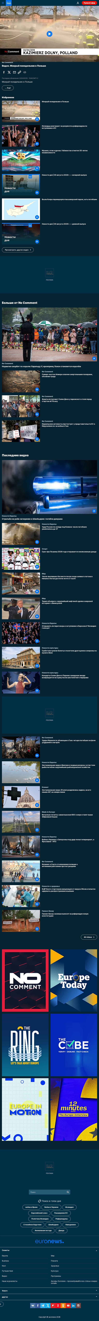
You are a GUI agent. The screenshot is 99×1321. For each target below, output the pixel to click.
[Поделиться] (14, 72)
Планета (54, 1261)
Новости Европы (9, 516)
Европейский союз (39, 1213)
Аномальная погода (43, 1230)
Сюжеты (5, 1250)
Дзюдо (61, 1230)
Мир (44, 573)
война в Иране (31, 1207)
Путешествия (7, 1271)
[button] (18, 249)
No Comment (7, 363)
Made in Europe (48, 812)
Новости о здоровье (51, 886)
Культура (54, 1271)
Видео (4, 1276)
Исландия (69, 1207)
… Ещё (8, 88)
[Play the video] (49, 34)
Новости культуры (50, 648)
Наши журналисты (9, 1281)
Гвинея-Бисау (48, 911)
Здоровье (55, 1266)
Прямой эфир (89, 3)
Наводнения (70, 1225)
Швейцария (53, 1225)
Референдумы (62, 1219)
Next (4, 1266)
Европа (5, 1256)
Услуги (4, 1291)
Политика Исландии (40, 1219)
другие (5, 1297)
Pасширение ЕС (61, 1213)
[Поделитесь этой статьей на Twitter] (9, 72)
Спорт (44, 549)
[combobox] (49, 1192)
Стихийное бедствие (32, 1225)
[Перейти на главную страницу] (9, 3)
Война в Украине (51, 1207)
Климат (45, 787)
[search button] (67, 1192)
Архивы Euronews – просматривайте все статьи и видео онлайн (74, 1282)
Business (5, 1261)
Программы (56, 1276)
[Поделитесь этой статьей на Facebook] (4, 72)
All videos (88, 937)
